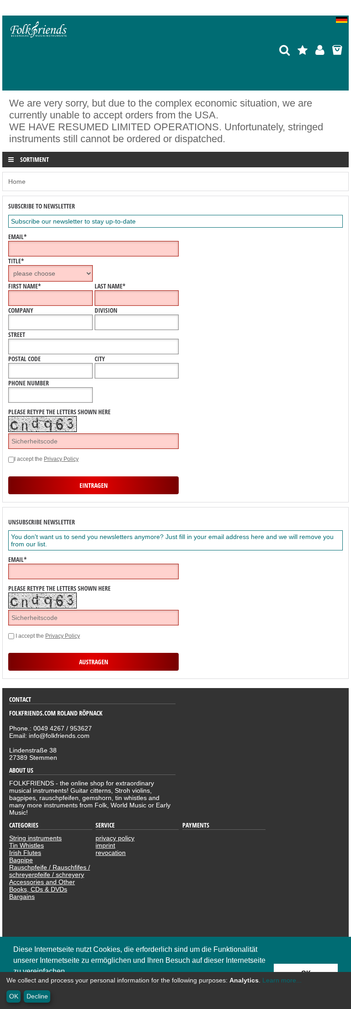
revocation (111, 852)
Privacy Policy (61, 459)
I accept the (46, 459)
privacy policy (115, 838)
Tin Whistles (26, 845)
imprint (105, 845)
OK (13, 996)
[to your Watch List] (302, 50)
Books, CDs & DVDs (38, 889)
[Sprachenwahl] (342, 20)
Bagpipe (21, 860)
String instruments (35, 838)
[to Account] (320, 50)
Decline (37, 996)
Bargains (22, 896)
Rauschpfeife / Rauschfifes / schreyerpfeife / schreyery (49, 871)
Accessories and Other (42, 882)
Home (17, 181)
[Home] (39, 37)
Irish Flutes (25, 852)
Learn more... (282, 980)
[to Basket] (337, 50)
